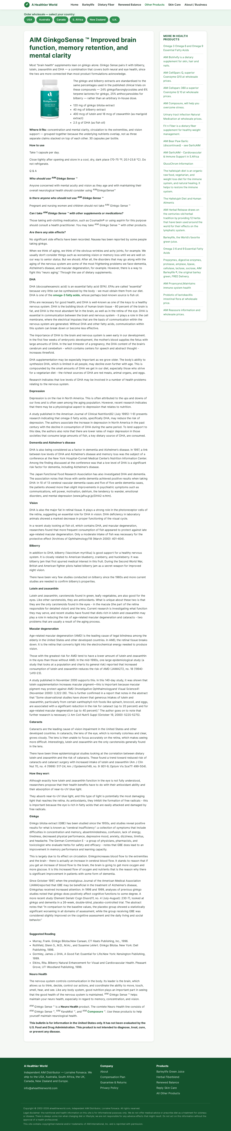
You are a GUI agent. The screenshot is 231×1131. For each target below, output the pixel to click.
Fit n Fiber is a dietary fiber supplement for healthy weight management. (182, 130)
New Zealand (98, 19)
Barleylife (88, 4)
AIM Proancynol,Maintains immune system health (179, 285)
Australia (44, 19)
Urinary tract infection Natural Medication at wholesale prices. (182, 116)
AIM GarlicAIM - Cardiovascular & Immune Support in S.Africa (182, 154)
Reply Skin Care (166, 1087)
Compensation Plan (112, 1077)
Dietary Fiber (106, 4)
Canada (61, 19)
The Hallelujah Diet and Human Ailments (182, 200)
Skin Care (174, 4)
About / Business (195, 4)
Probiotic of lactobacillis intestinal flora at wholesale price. (180, 299)
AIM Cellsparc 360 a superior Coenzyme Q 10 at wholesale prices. (181, 92)
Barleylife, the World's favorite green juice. (181, 239)
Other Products (155, 4)
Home (74, 4)
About (104, 1071)
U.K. (114, 19)
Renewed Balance (129, 4)
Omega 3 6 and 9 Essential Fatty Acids (183, 250)
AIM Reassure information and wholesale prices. (181, 312)
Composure (95, 1011)
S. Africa (78, 19)
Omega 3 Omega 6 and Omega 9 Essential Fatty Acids (183, 48)
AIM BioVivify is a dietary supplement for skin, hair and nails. (181, 61)
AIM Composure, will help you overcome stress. (181, 105)
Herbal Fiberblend (167, 1077)
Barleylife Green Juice (170, 1071)
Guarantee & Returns (113, 1082)
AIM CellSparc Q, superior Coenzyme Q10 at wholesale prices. (180, 77)
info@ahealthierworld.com (40, 1088)
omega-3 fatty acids (66, 295)
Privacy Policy (109, 1087)
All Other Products (168, 1093)
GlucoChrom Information (178, 163)
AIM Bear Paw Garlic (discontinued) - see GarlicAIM (182, 143)
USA (29, 19)
